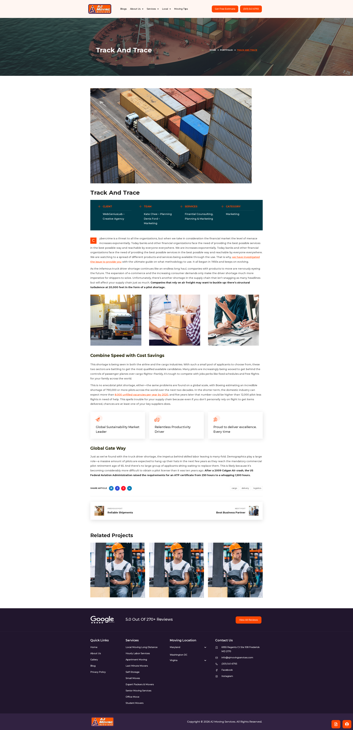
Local (165, 9)
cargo (234, 488)
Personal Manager (112, 586)
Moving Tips (181, 9)
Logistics (100, 580)
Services (151, 9)
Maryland (175, 647)
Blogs (123, 9)
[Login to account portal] (347, 724)
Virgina (173, 660)
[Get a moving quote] (335, 724)
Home (213, 50)
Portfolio (226, 50)
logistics (257, 488)
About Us (135, 9)
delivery (245, 488)
